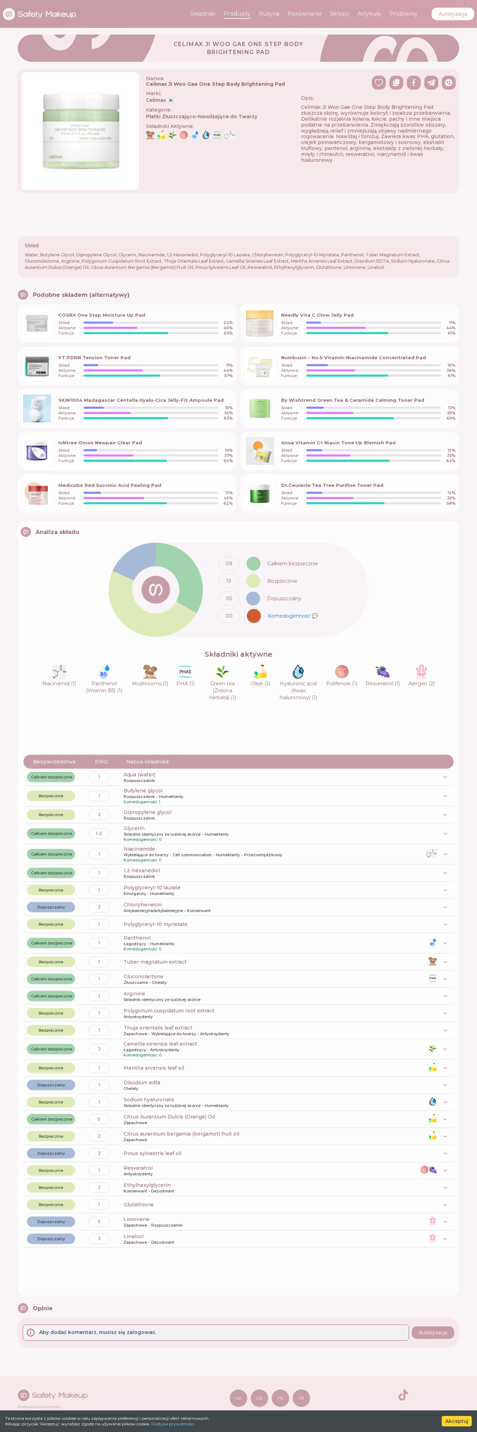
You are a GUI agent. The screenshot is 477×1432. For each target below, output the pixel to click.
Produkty (236, 13)
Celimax (160, 100)
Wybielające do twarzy (146, 854)
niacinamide (139, 849)
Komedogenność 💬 (293, 616)
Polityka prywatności (173, 1423)
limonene (136, 1219)
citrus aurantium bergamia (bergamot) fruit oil (181, 1134)
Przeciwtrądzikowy (263, 854)
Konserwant (199, 910)
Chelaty (159, 982)
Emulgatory (135, 893)
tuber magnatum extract (155, 962)
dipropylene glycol (147, 812)
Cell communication (192, 854)
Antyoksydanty (138, 1016)
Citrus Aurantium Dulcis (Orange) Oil (169, 1117)
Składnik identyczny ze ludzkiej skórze (162, 834)
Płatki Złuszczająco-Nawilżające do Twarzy (201, 116)
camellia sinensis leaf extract (160, 1044)
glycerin (134, 828)
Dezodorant (162, 1191)
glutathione (139, 1204)
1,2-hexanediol (142, 870)
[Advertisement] (238, 214)
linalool (134, 1236)
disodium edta (142, 1082)
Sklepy (339, 13)
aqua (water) (139, 774)
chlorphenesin (143, 905)
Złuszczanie (136, 982)
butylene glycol (143, 790)
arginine (134, 993)
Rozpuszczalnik (139, 780)
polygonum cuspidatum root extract (169, 1011)
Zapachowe (135, 1033)
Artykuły (369, 13)
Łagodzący (135, 943)
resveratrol (138, 1168)
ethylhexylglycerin (147, 1185)
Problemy (404, 13)
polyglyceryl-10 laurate (152, 887)
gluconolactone (143, 976)
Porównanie (305, 13)
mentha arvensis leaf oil (154, 1068)
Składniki (202, 13)
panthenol (137, 938)
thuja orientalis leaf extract (158, 1028)
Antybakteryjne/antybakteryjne (153, 910)
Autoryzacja (453, 14)
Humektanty (171, 796)
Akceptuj (456, 1421)
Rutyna (269, 13)
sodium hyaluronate (149, 1099)
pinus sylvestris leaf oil (153, 1153)
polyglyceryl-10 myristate (156, 924)
